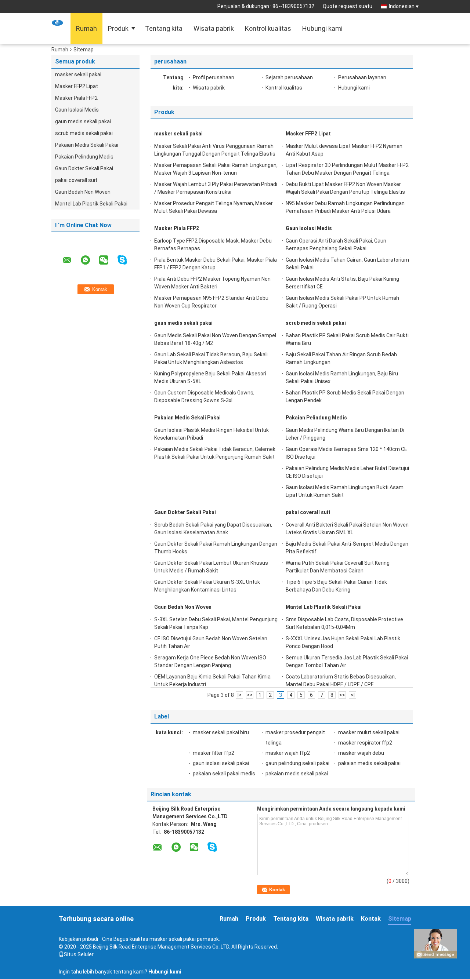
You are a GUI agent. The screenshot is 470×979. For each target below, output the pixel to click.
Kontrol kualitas (268, 28)
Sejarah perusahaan (289, 77)
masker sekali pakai (78, 74)
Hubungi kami (322, 28)
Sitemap (399, 918)
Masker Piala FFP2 (76, 98)
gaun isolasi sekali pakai (221, 763)
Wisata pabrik (214, 28)
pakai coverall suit (76, 180)
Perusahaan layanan (362, 77)
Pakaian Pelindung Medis (84, 157)
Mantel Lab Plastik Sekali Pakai (91, 204)
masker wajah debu (361, 753)
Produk (118, 28)
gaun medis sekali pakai (83, 121)
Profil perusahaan (213, 77)
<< (250, 695)
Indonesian (402, 6)
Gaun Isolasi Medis (77, 110)
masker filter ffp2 (213, 753)
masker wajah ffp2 (287, 753)
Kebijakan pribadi (78, 939)
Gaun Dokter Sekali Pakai (84, 168)
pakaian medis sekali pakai (369, 763)
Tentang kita (163, 28)
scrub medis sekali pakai (84, 133)
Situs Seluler (79, 954)
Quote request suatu (347, 6)
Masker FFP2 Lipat (76, 86)
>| (353, 695)
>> (342, 695)
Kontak (371, 918)
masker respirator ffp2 (365, 743)
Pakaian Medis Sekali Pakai (86, 145)
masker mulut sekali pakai (369, 732)
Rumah (86, 28)
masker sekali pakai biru (221, 732)
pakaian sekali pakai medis (224, 773)
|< (240, 695)
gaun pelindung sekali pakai (297, 763)
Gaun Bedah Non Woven (83, 192)
